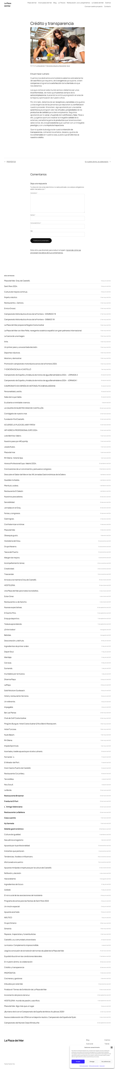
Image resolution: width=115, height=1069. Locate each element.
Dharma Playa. (10, 679)
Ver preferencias (105, 1061)
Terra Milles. (9, 779)
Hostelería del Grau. (12, 541)
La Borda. (8, 790)
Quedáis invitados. (12, 480)
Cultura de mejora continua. (16, 292)
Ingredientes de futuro (13, 884)
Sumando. (8, 668)
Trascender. (9, 574)
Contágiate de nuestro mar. (15, 414)
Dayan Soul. (9, 652)
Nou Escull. (8, 785)
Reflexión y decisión (12, 873)
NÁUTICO (8, 917)
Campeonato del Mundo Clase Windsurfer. (22, 1023)
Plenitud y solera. (11, 486)
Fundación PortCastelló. (14, 419)
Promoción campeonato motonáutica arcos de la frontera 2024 (30, 364)
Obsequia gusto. (11, 535)
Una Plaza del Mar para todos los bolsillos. (21, 591)
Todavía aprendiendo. (13, 624)
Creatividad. (9, 569)
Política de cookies (84, 1066)
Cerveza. (8, 663)
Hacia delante (10, 879)
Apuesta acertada (11, 912)
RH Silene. (8, 740)
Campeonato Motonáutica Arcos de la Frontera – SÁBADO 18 (29, 319)
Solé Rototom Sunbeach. (14, 691)
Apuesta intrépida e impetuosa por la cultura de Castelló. (28, 868)
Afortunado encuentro (13, 862)
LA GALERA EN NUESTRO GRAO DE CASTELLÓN (23, 408)
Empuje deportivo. (12, 618)
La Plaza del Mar (7, 4)
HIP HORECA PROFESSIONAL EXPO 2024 (20, 430)
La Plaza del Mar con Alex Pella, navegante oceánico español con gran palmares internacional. (43, 331)
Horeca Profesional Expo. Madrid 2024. (20, 463)
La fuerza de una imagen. (14, 336)
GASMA (7, 890)
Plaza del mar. (9, 452)
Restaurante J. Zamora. (14, 303)
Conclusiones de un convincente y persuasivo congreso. (28, 469)
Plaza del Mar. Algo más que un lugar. (19, 1006)
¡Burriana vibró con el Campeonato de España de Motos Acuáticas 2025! (34, 1012)
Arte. (6, 342)
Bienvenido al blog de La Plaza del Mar (56, 66)
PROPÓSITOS (11, 162)
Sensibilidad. (9, 502)
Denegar (92, 1061)
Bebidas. (7, 635)
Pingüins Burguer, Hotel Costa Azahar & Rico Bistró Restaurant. (30, 724)
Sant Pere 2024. (11, 286)
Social (68, 66)
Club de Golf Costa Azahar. (15, 718)
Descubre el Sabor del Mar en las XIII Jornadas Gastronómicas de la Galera (34, 474)
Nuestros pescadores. (13, 497)
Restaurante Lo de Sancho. (15, 602)
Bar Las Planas (10, 713)
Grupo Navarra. (10, 546)
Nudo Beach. (9, 735)
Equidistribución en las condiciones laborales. (23, 956)
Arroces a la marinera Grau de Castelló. (20, 580)
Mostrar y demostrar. (13, 358)
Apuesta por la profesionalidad (17, 846)
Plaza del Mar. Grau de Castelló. (17, 281)
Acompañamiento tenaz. (14, 563)
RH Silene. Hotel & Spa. (13, 458)
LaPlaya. (7, 685)
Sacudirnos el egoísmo (13, 840)
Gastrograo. (9, 519)
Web (31, 231)
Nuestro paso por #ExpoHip (16, 441)
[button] (111, 1047)
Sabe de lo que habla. (13, 397)
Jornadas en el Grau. (12, 508)
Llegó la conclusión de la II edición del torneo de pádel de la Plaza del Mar (34, 951)
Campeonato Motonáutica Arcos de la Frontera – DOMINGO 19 (30, 314)
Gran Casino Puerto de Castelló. (17, 768)
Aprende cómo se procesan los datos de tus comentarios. (55, 251)
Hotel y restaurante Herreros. (16, 696)
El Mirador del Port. (12, 762)
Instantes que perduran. (14, 851)
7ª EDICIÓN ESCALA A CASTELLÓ (17, 369)
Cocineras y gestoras (13, 978)
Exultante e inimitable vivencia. (17, 403)
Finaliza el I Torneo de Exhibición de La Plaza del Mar (25, 989)
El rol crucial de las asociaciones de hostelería (23, 895)
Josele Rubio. (9, 447)
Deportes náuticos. (12, 353)
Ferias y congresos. (12, 513)
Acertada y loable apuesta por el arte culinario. (23, 751)
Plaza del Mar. (9, 530)
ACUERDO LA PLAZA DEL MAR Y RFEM (19, 425)
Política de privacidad (94, 1066)
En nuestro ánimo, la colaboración (96, 162)
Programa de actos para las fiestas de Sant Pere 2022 (26, 901)
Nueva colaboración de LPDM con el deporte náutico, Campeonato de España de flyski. (40, 1017)
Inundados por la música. (14, 674)
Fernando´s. (9, 757)
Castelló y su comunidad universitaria (20, 940)
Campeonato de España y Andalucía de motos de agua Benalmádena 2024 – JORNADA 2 (41, 375)
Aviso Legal (102, 1066)
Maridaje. (8, 657)
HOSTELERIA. (9, 585)
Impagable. (8, 707)
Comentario (33, 193)
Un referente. (10, 702)
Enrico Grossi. (10, 308)
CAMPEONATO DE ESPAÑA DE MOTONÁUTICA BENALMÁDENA (29, 386)
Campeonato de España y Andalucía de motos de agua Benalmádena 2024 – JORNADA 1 (40, 380)
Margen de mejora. (12, 558)
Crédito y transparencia (14, 967)
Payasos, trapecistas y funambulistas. (20, 934)
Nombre (32, 215)
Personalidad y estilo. (13, 391)
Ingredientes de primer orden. (16, 646)
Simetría (7, 929)
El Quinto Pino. (10, 613)
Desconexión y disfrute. (14, 641)
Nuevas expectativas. (13, 607)
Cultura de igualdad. (12, 834)
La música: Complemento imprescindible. (21, 945)
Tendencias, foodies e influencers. (18, 857)
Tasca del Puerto (11, 552)
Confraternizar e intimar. (14, 524)
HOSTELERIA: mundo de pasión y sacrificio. (22, 1001)
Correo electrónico (35, 223)
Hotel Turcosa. (10, 729)
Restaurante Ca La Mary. (14, 774)
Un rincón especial (12, 906)
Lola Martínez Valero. (13, 436)
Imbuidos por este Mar (13, 984)
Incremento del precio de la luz (17, 995)
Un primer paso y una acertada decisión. (21, 347)
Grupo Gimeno (10, 923)
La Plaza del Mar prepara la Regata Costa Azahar (24, 325)
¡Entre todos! (9, 630)
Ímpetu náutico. (11, 297)
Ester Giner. (9, 596)
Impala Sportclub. (11, 746)
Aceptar (78, 1061)
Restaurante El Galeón (13, 491)
